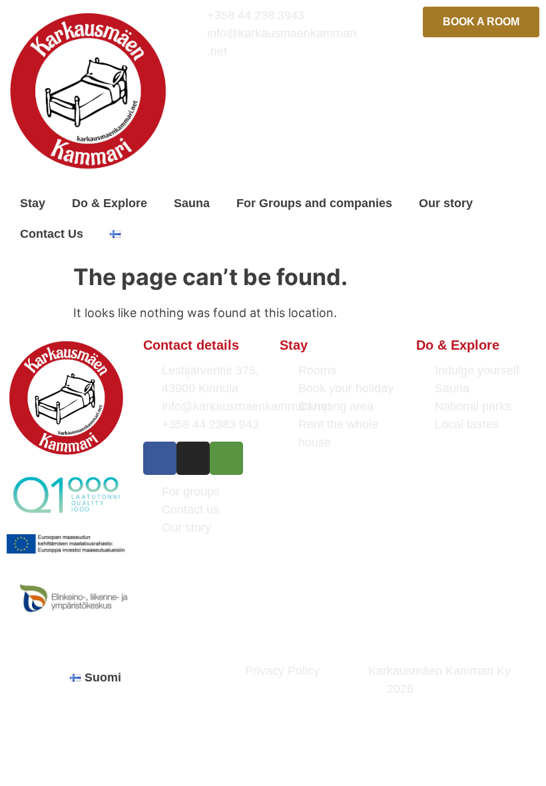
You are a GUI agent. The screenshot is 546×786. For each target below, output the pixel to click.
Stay (32, 203)
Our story (446, 203)
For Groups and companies (314, 203)
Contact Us (51, 233)
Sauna (192, 203)
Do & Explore (109, 203)
